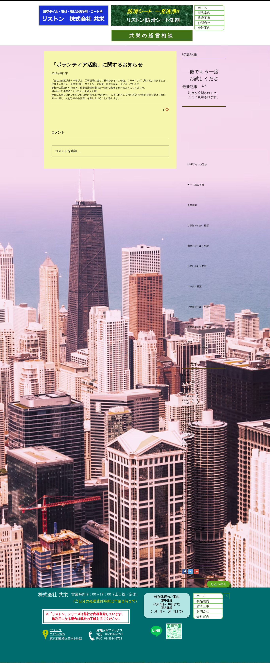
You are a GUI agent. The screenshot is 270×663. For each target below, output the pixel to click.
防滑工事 (204, 18)
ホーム (202, 8)
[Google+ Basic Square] (196, 571)
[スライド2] (149, 20)
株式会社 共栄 (53, 594)
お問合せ (204, 23)
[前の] (117, 15)
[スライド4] (159, 20)
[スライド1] (144, 20)
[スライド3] (154, 21)
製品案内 (204, 13)
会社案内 (204, 27)
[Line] (156, 631)
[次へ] (186, 15)
